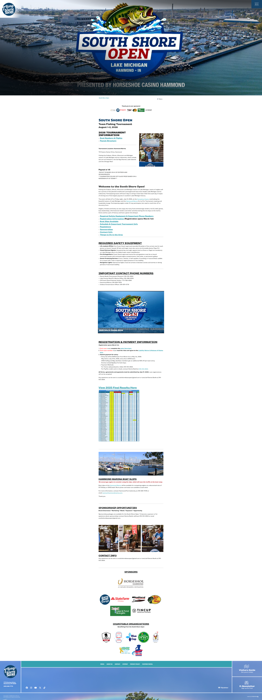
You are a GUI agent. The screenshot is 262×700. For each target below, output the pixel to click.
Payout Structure (108, 141)
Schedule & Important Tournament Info (119, 224)
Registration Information (112, 219)
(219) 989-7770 (8, 686)
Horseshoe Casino (143, 199)
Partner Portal (147, 664)
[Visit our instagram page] (31, 688)
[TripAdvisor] (223, 687)
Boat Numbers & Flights (111, 138)
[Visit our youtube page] (35, 688)
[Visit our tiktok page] (44, 688)
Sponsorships (106, 229)
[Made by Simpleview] (253, 696)
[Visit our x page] (40, 688)
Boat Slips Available (109, 221)
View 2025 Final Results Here (118, 387)
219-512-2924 (143, 369)
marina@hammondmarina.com (112, 493)
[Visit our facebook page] (27, 688)
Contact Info (106, 232)
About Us (109, 664)
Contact (117, 664)
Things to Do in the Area (111, 235)
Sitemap (125, 664)
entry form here (125, 348)
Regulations (105, 227)
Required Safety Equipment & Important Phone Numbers (126, 216)
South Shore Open (104, 98)
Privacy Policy (135, 664)
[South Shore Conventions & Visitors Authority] (8, 9)
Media (102, 664)
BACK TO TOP (131, 696)
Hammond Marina (132, 201)
